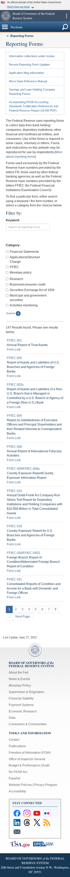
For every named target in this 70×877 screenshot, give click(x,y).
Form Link (14, 349)
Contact (14, 739)
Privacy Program (45, 784)
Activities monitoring (24, 305)
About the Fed (18, 672)
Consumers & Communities (28, 724)
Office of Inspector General (27, 759)
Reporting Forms (21, 36)
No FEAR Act (18, 772)
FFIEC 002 (14, 358)
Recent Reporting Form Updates (29, 64)
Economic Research (23, 711)
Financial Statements (24, 251)
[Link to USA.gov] (21, 843)
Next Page (22, 616)
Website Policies (20, 784)
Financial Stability (21, 698)
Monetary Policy (20, 685)
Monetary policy (21, 272)
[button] (6, 16)
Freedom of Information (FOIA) (30, 752)
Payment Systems (21, 705)
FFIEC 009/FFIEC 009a (23, 468)
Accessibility (17, 791)
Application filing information (26, 72)
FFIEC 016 (14, 491)
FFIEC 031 (14, 579)
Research (16, 279)
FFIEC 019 (14, 526)
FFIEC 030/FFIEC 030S (23, 553)
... (9, 616)
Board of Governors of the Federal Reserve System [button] (34, 15)
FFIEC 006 (14, 446)
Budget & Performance (24, 765)
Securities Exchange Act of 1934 (32, 290)
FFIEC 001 (14, 340)
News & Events (19, 679)
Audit (45, 765)
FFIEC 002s (15, 384)
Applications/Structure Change (25, 259)
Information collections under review (31, 56)
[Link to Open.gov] (45, 843)
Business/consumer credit (27, 284)
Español (14, 778)
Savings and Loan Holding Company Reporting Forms (32, 91)
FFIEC (14, 267)
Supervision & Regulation (26, 692)
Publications (17, 746)
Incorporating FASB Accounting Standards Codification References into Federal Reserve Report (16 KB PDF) (33, 106)
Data (12, 717)
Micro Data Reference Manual (28, 81)
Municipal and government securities (28, 298)
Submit (10, 313)
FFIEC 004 (14, 415)
